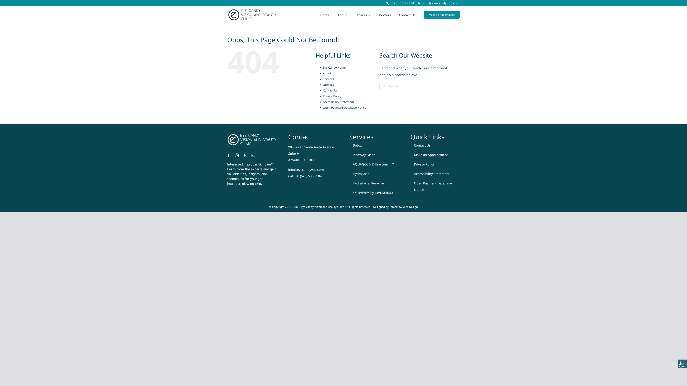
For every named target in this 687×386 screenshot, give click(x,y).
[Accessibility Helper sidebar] (682, 364)
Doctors (328, 85)
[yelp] (245, 155)
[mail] (253, 155)
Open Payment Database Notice (344, 108)
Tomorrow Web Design (403, 207)
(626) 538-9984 (402, 3)
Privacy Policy (332, 96)
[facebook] (228, 155)
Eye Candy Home (334, 68)
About (327, 73)
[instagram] (237, 155)
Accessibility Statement (338, 102)
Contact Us (330, 90)
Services (328, 79)
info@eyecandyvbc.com (441, 3)
